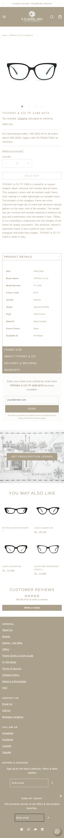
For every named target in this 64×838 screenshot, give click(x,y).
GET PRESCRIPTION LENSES (32, 456)
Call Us (6, 710)
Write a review (32, 607)
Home (4, 35)
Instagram (7, 733)
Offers (5, 649)
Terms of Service (34, 418)
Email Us (7, 704)
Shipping (22, 118)
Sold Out (32, 175)
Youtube (6, 752)
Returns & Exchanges (14, 681)
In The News (9, 662)
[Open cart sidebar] (60, 17)
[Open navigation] (4, 17)
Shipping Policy (10, 675)
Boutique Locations (12, 717)
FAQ (4, 687)
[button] (32, 71)
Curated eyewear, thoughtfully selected (31, 3)
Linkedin (6, 746)
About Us (7, 630)
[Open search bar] (52, 17)
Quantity (6, 156)
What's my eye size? (13, 151)
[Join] (52, 783)
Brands (6, 636)
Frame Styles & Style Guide (17, 655)
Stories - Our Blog (12, 643)
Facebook (7, 739)
